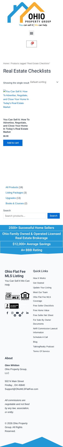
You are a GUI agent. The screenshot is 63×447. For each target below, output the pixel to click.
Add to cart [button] (13, 142)
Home (6, 63)
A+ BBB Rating (31, 250)
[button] (31, 33)
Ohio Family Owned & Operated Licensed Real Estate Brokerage (31, 235)
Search (7, 210)
